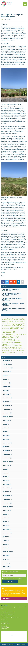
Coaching (21, 318)
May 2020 (5, 544)
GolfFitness (11, 330)
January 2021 (6, 536)
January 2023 (6, 446)
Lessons (6, 342)
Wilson (21, 352)
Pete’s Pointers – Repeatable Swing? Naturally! (12, 299)
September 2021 (7, 506)
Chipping (11, 318)
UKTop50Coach (10, 352)
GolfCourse (5, 330)
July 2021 (5, 514)
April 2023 (5, 435)
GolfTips (8, 339)
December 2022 (6, 450)
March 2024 (6, 394)
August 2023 (6, 420)
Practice (17, 345)
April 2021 (5, 525)
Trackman (13, 350)
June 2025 (5, 375)
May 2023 (5, 431)
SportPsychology (6, 348)
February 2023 (6, 443)
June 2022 (5, 473)
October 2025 (6, 364)
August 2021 (6, 510)
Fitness (15, 323)
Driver (11, 321)
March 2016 (6, 566)
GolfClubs (6, 328)
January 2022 (6, 491)
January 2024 (6, 401)
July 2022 (5, 469)
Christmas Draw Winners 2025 (11, 289)
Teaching (6, 350)
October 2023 (6, 413)
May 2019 (5, 548)
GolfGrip (17, 330)
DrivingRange (19, 321)
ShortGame (12, 347)
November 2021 (6, 499)
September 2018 (7, 551)
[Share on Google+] (11, 282)
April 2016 (5, 563)
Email (3, 573)
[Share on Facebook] (3, 282)
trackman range (21, 350)
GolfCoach (17, 327)
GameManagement (8, 325)
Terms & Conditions (5, 623)
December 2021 (6, 495)
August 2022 (6, 465)
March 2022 (6, 484)
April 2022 (5, 480)
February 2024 (6, 398)
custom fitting (14, 319)
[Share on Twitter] (7, 282)
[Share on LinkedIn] (18, 282)
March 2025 (6, 383)
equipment (5, 323)
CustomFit (6, 319)
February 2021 (6, 533)
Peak (5, 619)
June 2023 (5, 428)
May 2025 (5, 379)
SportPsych (18, 347)
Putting (5, 347)
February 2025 (6, 386)
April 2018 (5, 555)
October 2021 (6, 503)
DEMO (6, 321)
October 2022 (6, 458)
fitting (19, 323)
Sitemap (3, 629)
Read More (6, 598)
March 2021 (6, 529)
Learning (17, 340)
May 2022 (5, 476)
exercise (10, 323)
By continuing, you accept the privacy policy (12, 578)
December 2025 (6, 360)
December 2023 (6, 405)
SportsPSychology (15, 348)
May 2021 (5, 521)
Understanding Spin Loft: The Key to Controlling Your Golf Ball (12, 294)
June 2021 (5, 518)
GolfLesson (9, 332)
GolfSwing (13, 337)
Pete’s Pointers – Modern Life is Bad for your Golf (13, 304)
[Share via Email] (22, 282)
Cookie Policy (4, 626)
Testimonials (4, 628)
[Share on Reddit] (15, 282)
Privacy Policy (4, 625)
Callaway (5, 318)
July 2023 (5, 424)
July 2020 (5, 540)
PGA (13, 342)
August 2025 (6, 371)
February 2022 (6, 488)
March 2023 (6, 439)
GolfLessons (10, 334)
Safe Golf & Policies (5, 627)
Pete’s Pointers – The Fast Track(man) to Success (13, 309)
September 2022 (7, 461)
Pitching (9, 345)
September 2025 (7, 368)
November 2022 (6, 454)
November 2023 (6, 409)
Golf (2, 19)
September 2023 (7, 416)
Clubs (16, 318)
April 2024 (5, 390)
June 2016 (5, 559)
